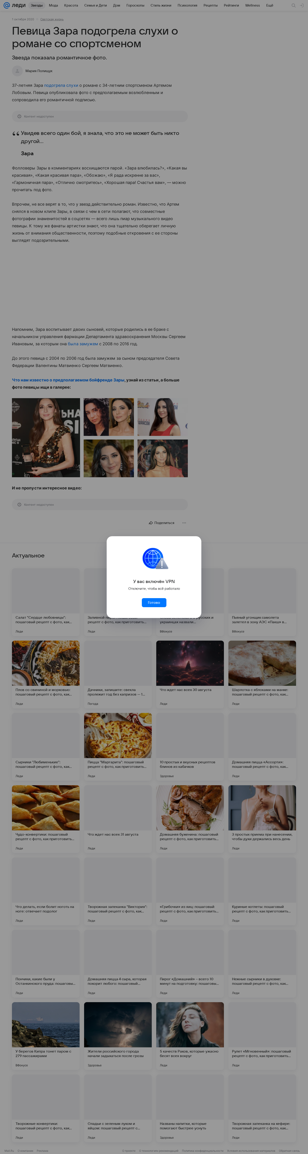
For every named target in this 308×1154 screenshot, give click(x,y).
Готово (154, 603)
